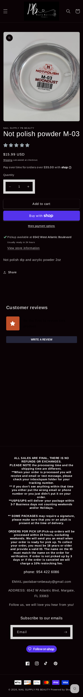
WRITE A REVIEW (41, 339)
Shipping (7, 160)
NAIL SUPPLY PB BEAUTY (34, 689)
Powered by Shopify (63, 689)
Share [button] (12, 272)
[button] (5, 11)
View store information (23, 248)
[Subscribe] (65, 632)
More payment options (41, 225)
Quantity (8, 174)
